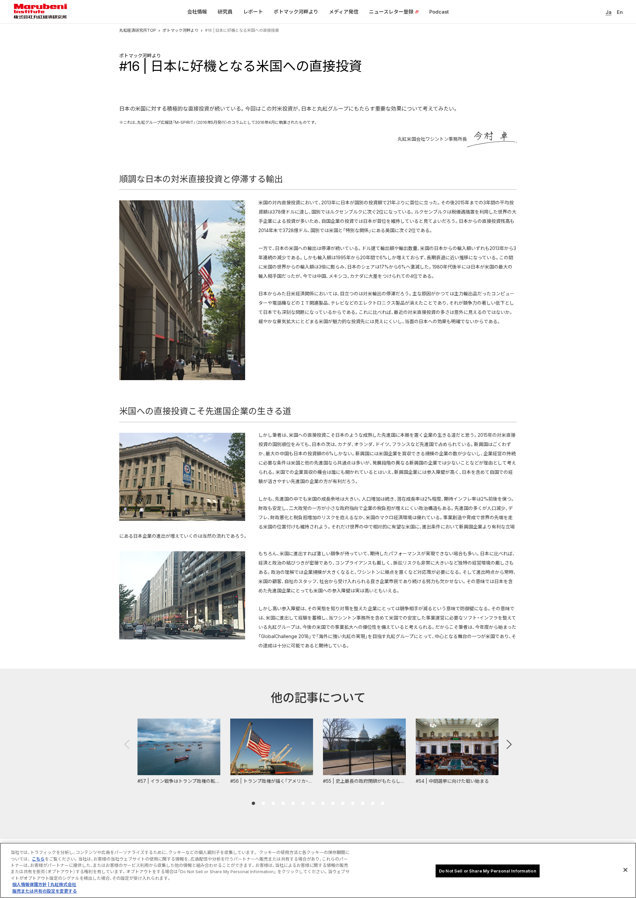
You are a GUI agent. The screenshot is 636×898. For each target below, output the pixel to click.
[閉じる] (625, 870)
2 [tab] (263, 803)
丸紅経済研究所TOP (137, 30)
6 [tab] (303, 803)
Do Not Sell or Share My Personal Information (487, 870)
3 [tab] (273, 803)
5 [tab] (293, 803)
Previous (127, 744)
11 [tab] (352, 803)
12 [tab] (362, 803)
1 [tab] (253, 803)
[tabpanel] (178, 752)
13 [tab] (372, 803)
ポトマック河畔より (180, 30)
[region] (318, 870)
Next (509, 744)
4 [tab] (283, 803)
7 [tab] (313, 803)
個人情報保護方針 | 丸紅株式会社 (44, 884)
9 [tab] (333, 803)
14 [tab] (382, 803)
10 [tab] (342, 803)
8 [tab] (323, 803)
